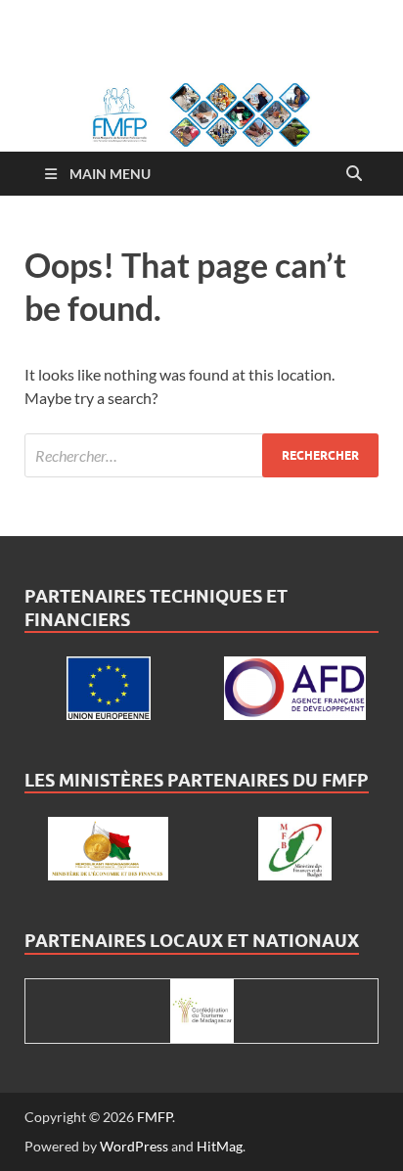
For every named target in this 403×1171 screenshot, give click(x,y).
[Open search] (354, 174)
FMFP (154, 1116)
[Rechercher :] (201, 455)
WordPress (134, 1146)
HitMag (220, 1146)
